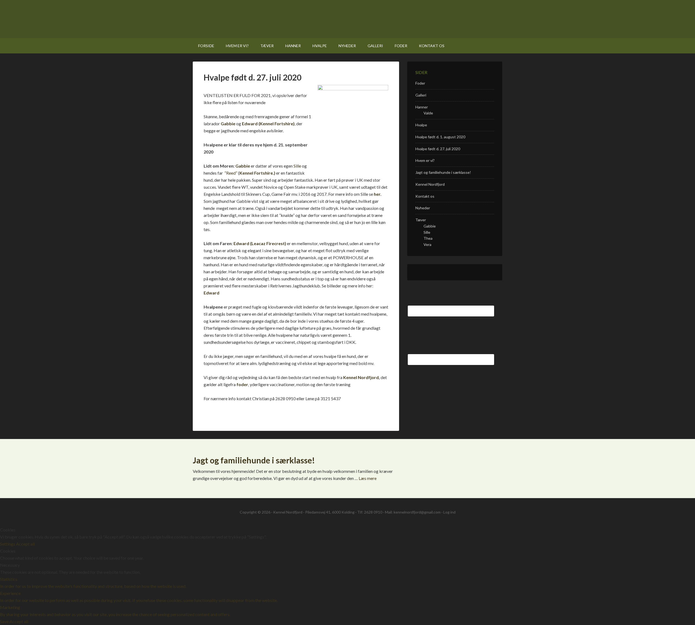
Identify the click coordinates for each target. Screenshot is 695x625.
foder (242, 384)
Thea (428, 238)
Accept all (25, 543)
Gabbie (228, 123)
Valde (428, 113)
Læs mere (368, 478)
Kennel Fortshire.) (257, 172)
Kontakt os (424, 196)
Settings (8, 543)
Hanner (421, 107)
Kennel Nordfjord (266, 19)
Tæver (420, 219)
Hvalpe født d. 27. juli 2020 (437, 148)
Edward (211, 292)
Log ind (449, 512)
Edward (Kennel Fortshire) (268, 123)
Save (5, 621)
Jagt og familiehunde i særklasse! (443, 172)
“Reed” (230, 172)
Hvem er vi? (425, 160)
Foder (420, 83)
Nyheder (422, 208)
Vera (427, 244)
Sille (297, 165)
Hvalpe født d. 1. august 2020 (440, 136)
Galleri (420, 95)
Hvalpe (421, 125)
